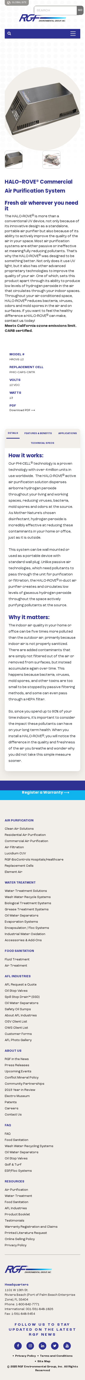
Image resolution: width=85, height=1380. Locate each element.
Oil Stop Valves (16, 990)
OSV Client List (16, 1021)
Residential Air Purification (25, 835)
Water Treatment (18, 1196)
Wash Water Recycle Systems (28, 897)
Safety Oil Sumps (18, 1009)
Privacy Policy (15, 1245)
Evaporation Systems (21, 921)
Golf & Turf (13, 1164)
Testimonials (14, 1220)
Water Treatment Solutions (26, 891)
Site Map (43, 1361)
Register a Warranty (45, 792)
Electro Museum (17, 1096)
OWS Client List (16, 1027)
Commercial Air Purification (26, 841)
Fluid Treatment (17, 959)
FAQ (8, 1133)
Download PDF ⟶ (22, 410)
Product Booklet (17, 1214)
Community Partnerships (24, 1083)
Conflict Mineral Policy (21, 1077)
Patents (11, 1102)
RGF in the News (17, 1059)
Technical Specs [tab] (42, 443)
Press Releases (17, 1065)
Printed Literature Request (26, 1233)
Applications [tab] (67, 433)
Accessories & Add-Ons (23, 940)
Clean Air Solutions (19, 828)
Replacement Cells (19, 865)
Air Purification (16, 1189)
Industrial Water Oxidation (25, 934)
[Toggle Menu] (74, 33)
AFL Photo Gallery (18, 1040)
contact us (14, 321)
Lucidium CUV (15, 853)
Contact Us (13, 1114)
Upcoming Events (18, 1071)
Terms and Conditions (56, 1356)
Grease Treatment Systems (27, 909)
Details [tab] (13, 433)
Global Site (19, 2)
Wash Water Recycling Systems (29, 1146)
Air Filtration (14, 847)
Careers (11, 1108)
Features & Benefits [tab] (38, 433)
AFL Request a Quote (21, 984)
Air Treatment (16, 965)
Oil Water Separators (21, 915)
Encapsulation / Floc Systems (27, 928)
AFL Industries (16, 1208)
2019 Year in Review (20, 1090)
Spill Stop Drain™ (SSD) (22, 997)
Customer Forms (18, 1034)
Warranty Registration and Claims (31, 1226)
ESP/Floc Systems (18, 1170)
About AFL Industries (21, 1015)
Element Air (13, 872)
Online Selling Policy (20, 1239)
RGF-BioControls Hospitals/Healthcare (34, 859)
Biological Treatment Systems (28, 903)
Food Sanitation (16, 1140)
